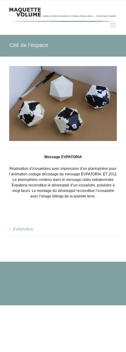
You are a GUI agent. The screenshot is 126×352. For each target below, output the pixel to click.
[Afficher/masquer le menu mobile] (113, 25)
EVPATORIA (23, 229)
